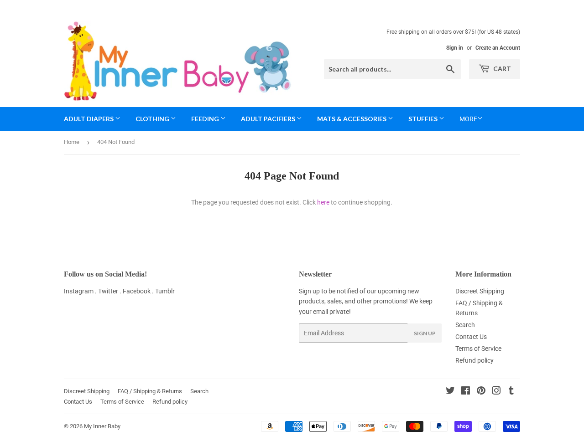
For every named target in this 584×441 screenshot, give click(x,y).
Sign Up (425, 333)
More (468, 119)
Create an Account (497, 48)
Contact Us (471, 336)
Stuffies (423, 119)
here (323, 202)
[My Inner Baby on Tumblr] (511, 391)
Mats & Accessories (352, 119)
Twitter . (110, 291)
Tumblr (165, 291)
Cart (501, 68)
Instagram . (81, 291)
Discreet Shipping (479, 291)
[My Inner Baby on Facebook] (465, 391)
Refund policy (474, 360)
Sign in (454, 48)
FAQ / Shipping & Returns (150, 391)
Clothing (153, 119)
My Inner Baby (102, 426)
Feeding (205, 119)
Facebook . (139, 291)
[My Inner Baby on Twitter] (450, 391)
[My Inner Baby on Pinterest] (481, 391)
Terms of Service (478, 348)
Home (71, 141)
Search (465, 324)
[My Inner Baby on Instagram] (496, 391)
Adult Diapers (89, 119)
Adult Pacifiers (269, 119)
